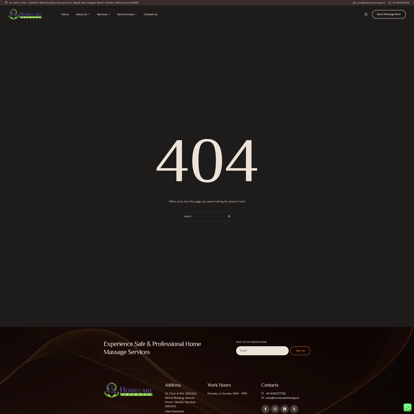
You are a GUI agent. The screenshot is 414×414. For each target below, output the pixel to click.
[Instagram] (275, 409)
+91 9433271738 (275, 393)
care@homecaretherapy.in (282, 398)
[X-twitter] (294, 409)
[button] (369, 2)
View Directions (174, 411)
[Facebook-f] (265, 409)
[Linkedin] (284, 409)
